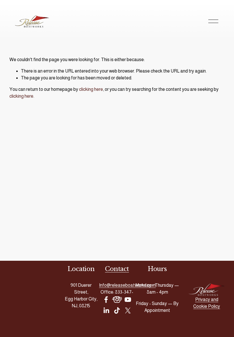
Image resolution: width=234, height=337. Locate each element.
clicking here (91, 89)
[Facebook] (106, 299)
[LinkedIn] (106, 310)
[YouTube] (127, 299)
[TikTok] (117, 310)
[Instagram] (117, 299)
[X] (127, 310)
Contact (117, 269)
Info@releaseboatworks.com (127, 285)
